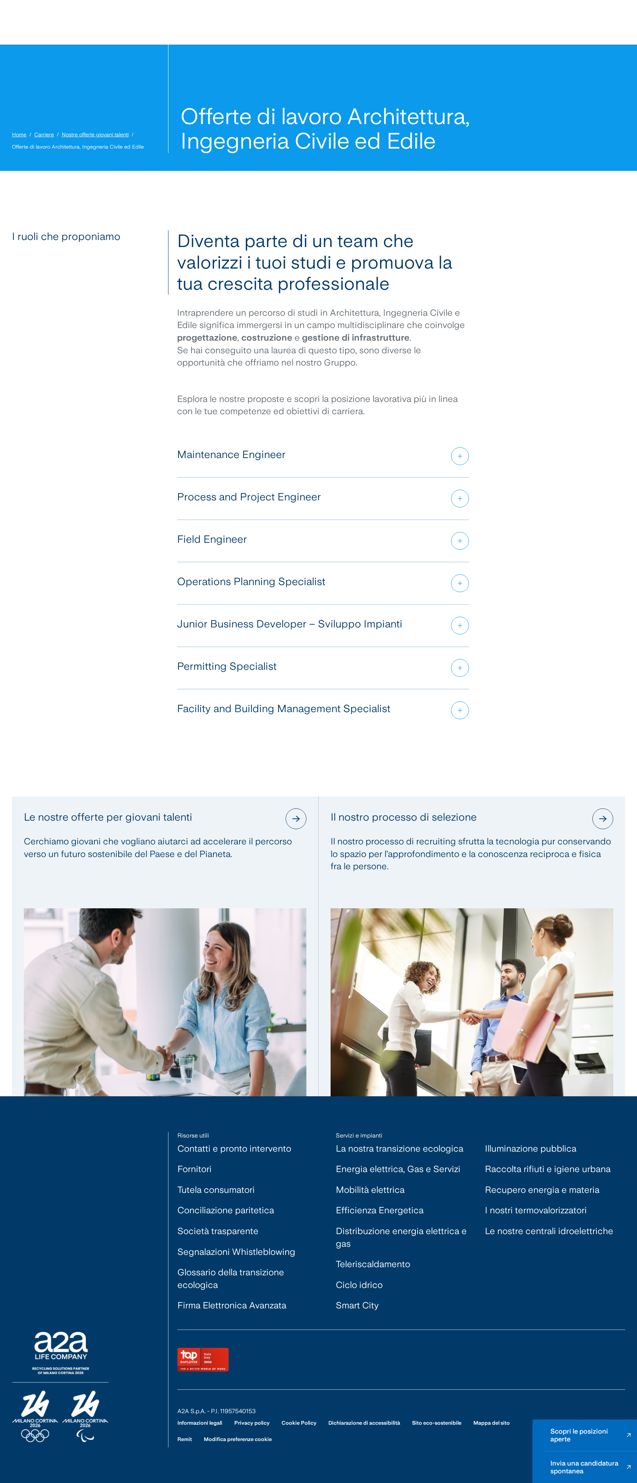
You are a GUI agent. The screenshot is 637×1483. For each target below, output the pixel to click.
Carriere (44, 134)
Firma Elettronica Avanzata (231, 1305)
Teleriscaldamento (373, 1264)
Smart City (357, 1305)
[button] (323, 456)
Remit (184, 1439)
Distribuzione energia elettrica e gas (401, 1237)
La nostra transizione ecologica (399, 1148)
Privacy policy (252, 1423)
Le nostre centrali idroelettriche (549, 1231)
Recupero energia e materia (542, 1189)
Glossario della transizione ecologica (230, 1278)
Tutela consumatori (216, 1189)
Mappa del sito (491, 1423)
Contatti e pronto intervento (234, 1148)
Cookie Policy (298, 1423)
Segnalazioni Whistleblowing (236, 1251)
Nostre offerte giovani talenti (95, 134)
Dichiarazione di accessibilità (364, 1423)
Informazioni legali (199, 1423)
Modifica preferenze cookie (238, 1439)
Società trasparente (217, 1231)
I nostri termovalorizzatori (536, 1210)
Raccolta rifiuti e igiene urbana (548, 1169)
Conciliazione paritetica (225, 1210)
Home (19, 134)
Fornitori (194, 1169)
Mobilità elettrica (370, 1189)
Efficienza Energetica (380, 1210)
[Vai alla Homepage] (60, 1387)
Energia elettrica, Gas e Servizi (398, 1169)
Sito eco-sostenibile (436, 1423)
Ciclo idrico (359, 1284)
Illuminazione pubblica (530, 1148)
